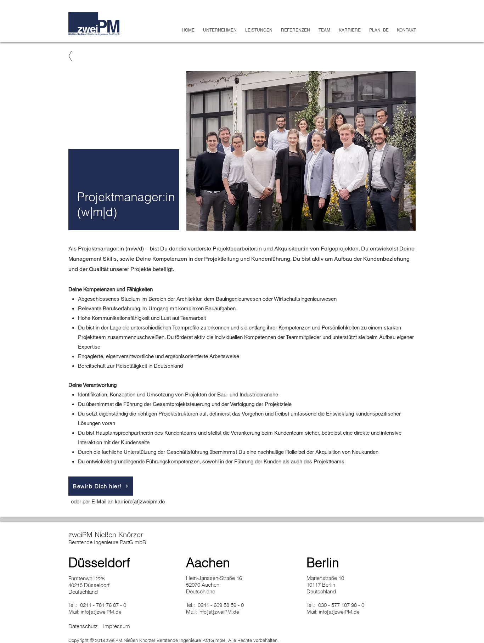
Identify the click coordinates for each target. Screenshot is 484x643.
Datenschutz (83, 626)
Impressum (116, 626)
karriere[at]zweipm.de (140, 501)
